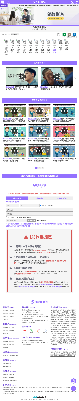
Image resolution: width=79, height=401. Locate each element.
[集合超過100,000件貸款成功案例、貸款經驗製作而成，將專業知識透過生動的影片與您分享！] (39, 16)
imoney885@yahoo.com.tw (36, 314)
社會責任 (5, 333)
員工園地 (11, 327)
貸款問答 (5, 341)
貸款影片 (7, 34)
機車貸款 (5, 313)
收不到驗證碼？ (43, 220)
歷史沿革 (5, 330)
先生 (43, 205)
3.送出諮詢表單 (62, 198)
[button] (74, 79)
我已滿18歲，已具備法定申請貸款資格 (19, 217)
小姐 (50, 205)
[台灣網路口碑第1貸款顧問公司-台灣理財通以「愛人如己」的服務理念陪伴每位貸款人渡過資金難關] (39, 2)
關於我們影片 (9, 87)
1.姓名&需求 (17, 198)
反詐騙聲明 (6, 380)
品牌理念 (5, 327)
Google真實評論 (13, 355)
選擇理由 (11, 330)
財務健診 (5, 374)
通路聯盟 (5, 377)
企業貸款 (5, 319)
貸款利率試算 (7, 363)
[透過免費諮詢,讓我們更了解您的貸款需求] (73, 381)
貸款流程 (11, 341)
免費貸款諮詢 (39, 185)
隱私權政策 (13, 380)
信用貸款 (5, 311)
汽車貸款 (11, 313)
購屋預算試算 (7, 366)
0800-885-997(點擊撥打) (27, 286)
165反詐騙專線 (57, 286)
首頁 (3, 34)
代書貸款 (11, 311)
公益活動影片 (44, 87)
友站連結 (11, 377)
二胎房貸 (11, 316)
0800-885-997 (36, 310)
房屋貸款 (5, 316)
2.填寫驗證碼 (39, 198)
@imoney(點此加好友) (46, 284)
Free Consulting (39, 187)
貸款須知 (11, 374)
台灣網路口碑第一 (57, 349)
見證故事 (5, 355)
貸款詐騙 (5, 344)
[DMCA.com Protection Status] (39, 397)
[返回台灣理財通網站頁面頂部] (73, 388)
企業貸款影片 (7, 118)
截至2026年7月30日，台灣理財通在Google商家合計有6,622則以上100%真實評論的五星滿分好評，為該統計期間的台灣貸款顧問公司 (63, 354)
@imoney (35, 312)
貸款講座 (5, 347)
